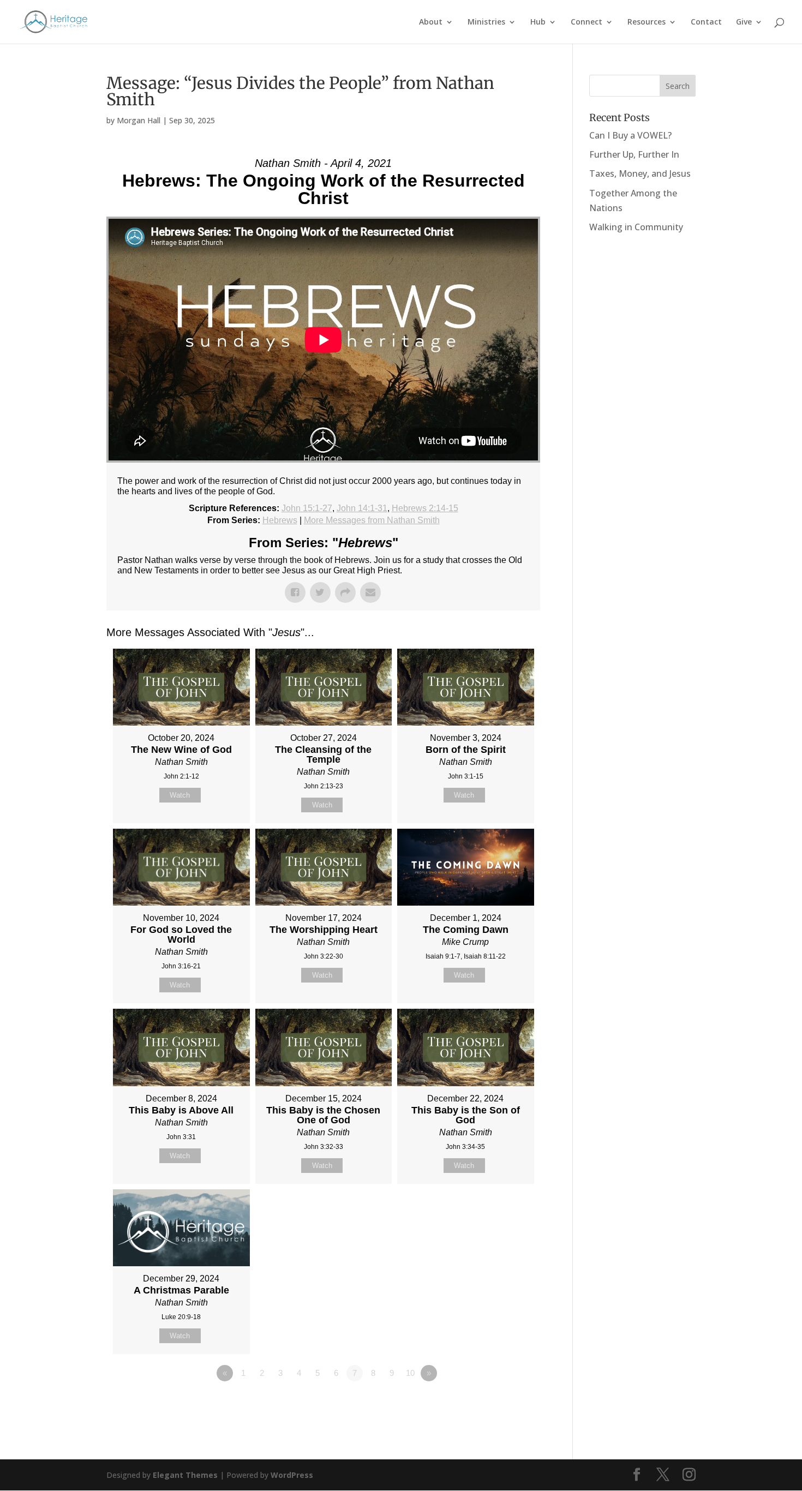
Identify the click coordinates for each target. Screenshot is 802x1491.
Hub (538, 22)
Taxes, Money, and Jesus (640, 173)
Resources (646, 22)
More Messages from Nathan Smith (372, 520)
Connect (586, 22)
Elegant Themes (185, 1475)
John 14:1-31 (362, 508)
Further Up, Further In (634, 154)
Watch (180, 795)
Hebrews (279, 520)
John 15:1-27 (307, 508)
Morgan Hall (138, 120)
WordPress (292, 1475)
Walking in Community (636, 227)
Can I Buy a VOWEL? (630, 135)
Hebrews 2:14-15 (425, 508)
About (430, 22)
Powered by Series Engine (499, 1403)
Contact (706, 22)
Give (744, 22)
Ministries (486, 22)
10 (410, 1373)
